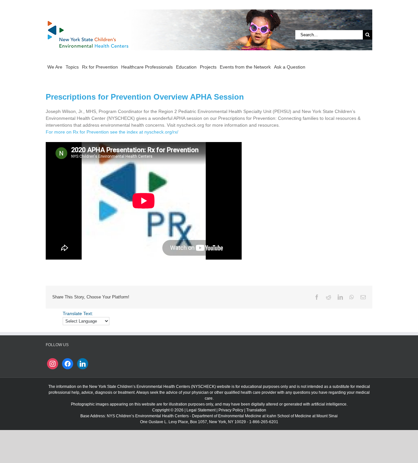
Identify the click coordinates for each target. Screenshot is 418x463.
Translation (256, 410)
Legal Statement (201, 410)
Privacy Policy (230, 410)
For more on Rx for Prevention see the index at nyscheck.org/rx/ (112, 132)
